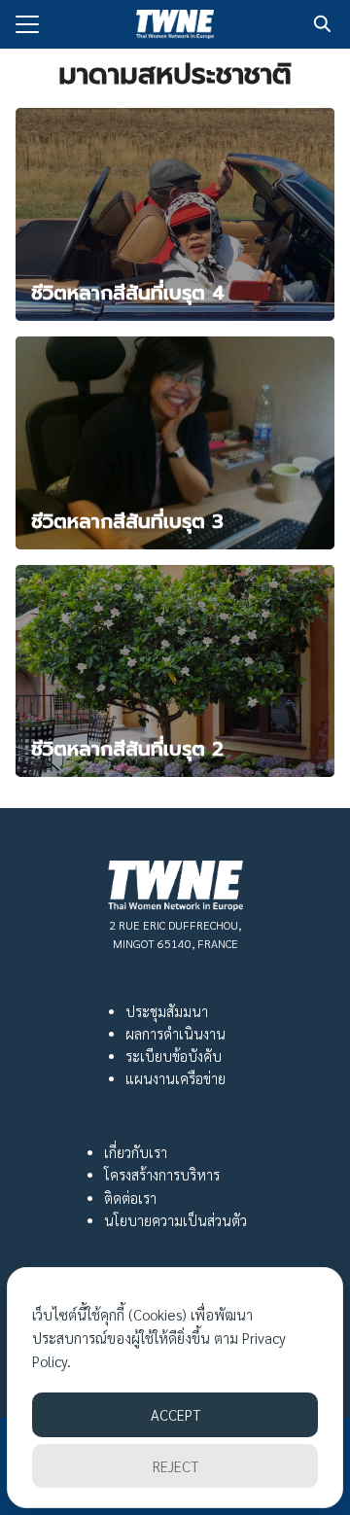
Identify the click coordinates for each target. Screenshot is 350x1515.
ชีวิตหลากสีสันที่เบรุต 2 (127, 748)
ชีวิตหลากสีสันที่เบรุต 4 (128, 292)
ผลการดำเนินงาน (175, 1033)
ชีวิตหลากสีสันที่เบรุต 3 (127, 521)
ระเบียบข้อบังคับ (173, 1056)
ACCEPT (175, 1414)
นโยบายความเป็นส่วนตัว (175, 1220)
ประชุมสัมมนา (166, 1011)
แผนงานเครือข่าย (175, 1078)
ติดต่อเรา (130, 1198)
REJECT (175, 1466)
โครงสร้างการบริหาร (162, 1174)
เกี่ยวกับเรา (135, 1152)
